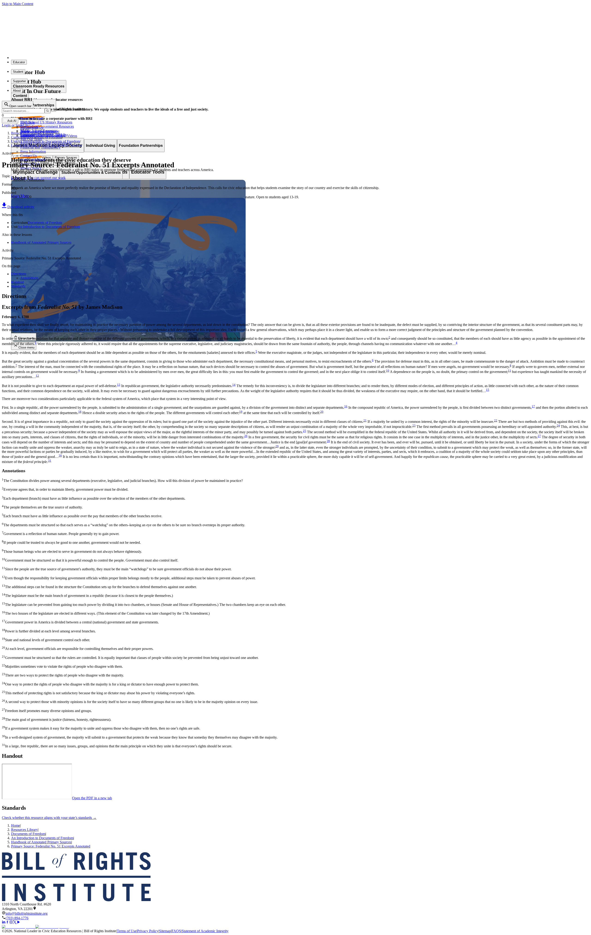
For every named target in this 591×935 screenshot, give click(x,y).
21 (365, 420)
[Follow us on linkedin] (4, 923)
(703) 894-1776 (17, 918)
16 (345, 406)
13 (118, 384)
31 (49, 460)
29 (277, 446)
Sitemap (165, 931)
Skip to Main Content (17, 4)
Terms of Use (126, 931)
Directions (18, 274)
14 (233, 384)
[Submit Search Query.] (48, 110)
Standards (18, 286)
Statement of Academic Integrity (205, 931)
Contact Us (28, 156)
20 (321, 411)
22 (495, 420)
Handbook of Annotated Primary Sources (41, 242)
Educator (19, 62)
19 (240, 411)
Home (15, 825)
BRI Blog (27, 122)
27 (539, 436)
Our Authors (29, 127)
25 (304, 431)
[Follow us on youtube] (18, 923)
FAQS (176, 931)
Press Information (33, 151)
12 (37, 375)
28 (328, 441)
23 (414, 425)
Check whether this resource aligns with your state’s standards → (49, 818)
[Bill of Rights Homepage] (85, 58)
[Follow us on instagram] (11, 923)
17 (533, 406)
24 (558, 425)
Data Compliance (33, 160)
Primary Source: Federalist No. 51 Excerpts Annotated (50, 846)
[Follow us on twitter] (15, 923)
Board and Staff (31, 118)
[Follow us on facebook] (7, 923)
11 (509, 370)
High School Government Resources (47, 126)
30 (60, 455)
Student (18, 71)
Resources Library (24, 830)
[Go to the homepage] (295, 877)
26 (245, 436)
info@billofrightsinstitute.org (27, 913)
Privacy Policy (147, 931)
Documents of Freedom (45, 223)
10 (387, 370)
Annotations (29, 278)
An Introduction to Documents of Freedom (49, 227)
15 (487, 389)
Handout (17, 282)
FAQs (24, 131)
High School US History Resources (46, 122)
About (17, 90)
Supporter (19, 81)
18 (79, 411)
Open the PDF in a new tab (92, 798)
